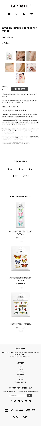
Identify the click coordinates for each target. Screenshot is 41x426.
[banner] (20, 5)
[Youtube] (30, 401)
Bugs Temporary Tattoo (20, 324)
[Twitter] (15, 401)
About (20, 367)
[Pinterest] (22, 401)
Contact (20, 369)
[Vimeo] (26, 401)
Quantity (5, 86)
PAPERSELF (8, 37)
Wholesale (20, 374)
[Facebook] (11, 401)
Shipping (21, 379)
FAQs (20, 377)
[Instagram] (19, 401)
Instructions (20, 372)
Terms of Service (20, 382)
